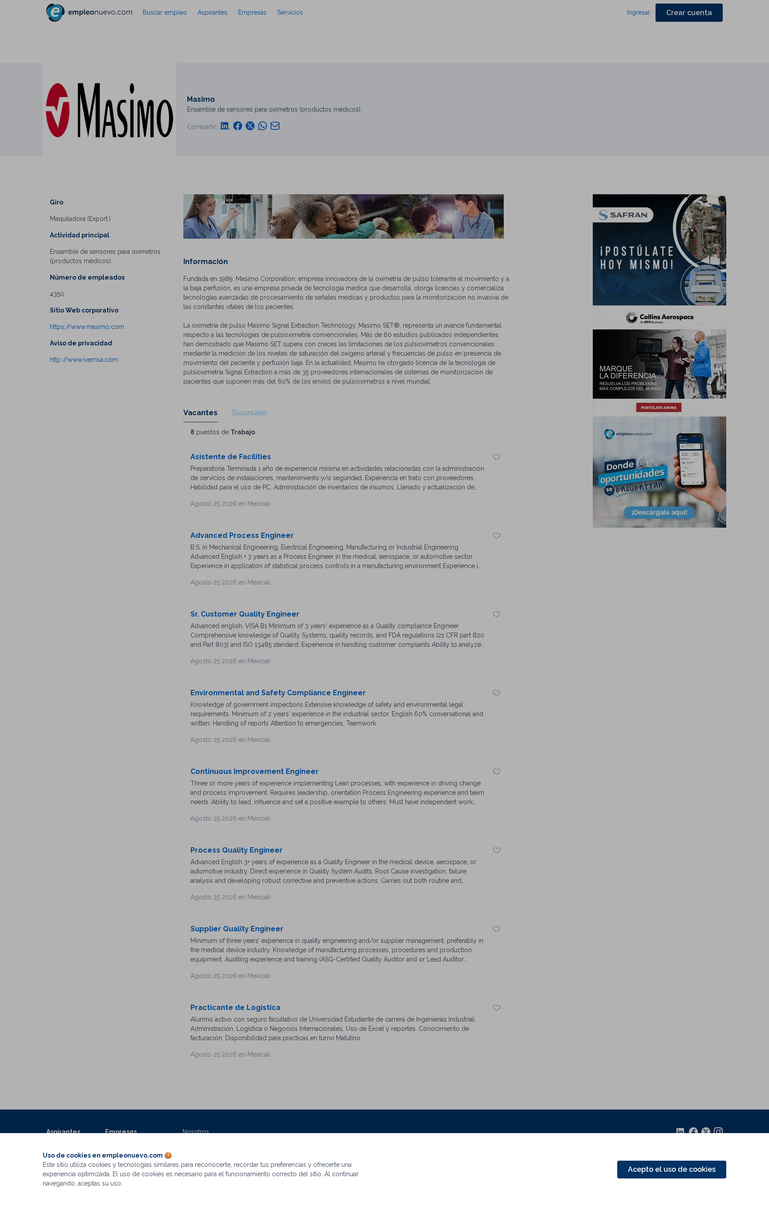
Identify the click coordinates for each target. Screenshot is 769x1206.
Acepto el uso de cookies (672, 1169)
